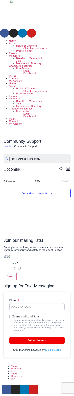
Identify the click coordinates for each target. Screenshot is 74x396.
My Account (15, 80)
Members (14, 55)
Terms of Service (54, 325)
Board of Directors (26, 45)
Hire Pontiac (23, 68)
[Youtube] (31, 33)
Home (12, 40)
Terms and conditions (26, 316)
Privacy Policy (25, 327)
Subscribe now (37, 340)
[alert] (37, 158)
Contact (13, 78)
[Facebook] (4, 33)
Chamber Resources (21, 65)
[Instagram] (13, 33)
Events (13, 53)
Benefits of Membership (29, 58)
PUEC (12, 75)
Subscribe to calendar (35, 193)
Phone (13, 300)
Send (10, 276)
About (12, 43)
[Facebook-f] (6, 389)
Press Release (24, 50)
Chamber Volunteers (35, 48)
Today (37, 180)
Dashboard (29, 73)
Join (18, 60)
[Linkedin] (22, 33)
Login (26, 70)
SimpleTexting (53, 349)
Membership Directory (28, 63)
